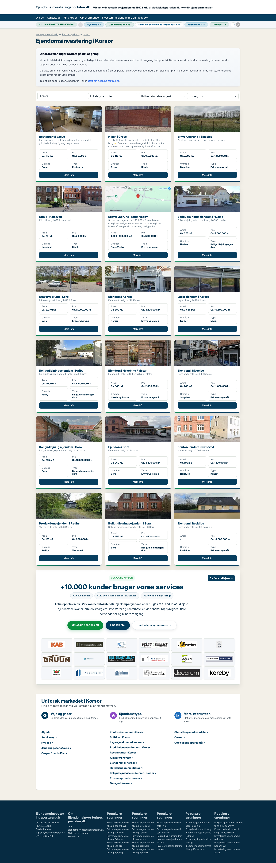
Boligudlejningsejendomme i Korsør (132, 773)
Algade (45, 732)
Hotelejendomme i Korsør (126, 767)
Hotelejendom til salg (47, 34)
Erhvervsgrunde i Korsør (125, 778)
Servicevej (47, 737)
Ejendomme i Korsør (122, 762)
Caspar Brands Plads (54, 753)
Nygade (46, 742)
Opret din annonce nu (85, 625)
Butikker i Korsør (120, 737)
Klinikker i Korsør (120, 757)
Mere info (69, 174)
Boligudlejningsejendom (169, 836)
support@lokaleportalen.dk (50, 832)
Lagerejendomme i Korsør (126, 742)
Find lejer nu (118, 625)
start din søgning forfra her (103, 80)
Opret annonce (89, 17)
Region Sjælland (70, 34)
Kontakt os (54, 17)
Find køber (70, 17)
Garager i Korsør (120, 783)
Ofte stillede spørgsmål (188, 742)
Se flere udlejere (221, 578)
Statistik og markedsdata (190, 732)
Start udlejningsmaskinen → (154, 625)
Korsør (87, 34)
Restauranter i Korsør (123, 752)
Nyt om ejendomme (78, 833)
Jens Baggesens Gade (55, 747)
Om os (40, 17)
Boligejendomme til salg (198, 829)
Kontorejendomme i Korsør (126, 732)
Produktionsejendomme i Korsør (130, 747)
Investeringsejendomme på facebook (125, 17)
